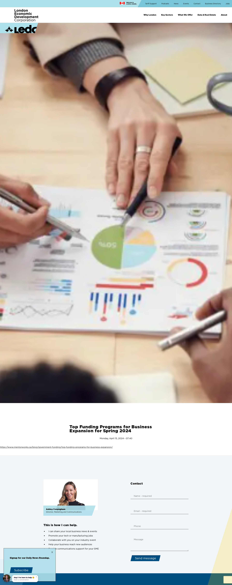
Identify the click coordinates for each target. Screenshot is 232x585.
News (176, 4)
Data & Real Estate (207, 15)
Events (186, 4)
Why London (150, 15)
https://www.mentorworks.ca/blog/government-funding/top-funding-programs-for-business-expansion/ (56, 447)
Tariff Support (151, 4)
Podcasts (165, 4)
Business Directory (213, 4)
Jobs (228, 4)
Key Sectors (167, 15)
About (224, 15)
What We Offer (185, 15)
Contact (197, 4)
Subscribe (21, 570)
